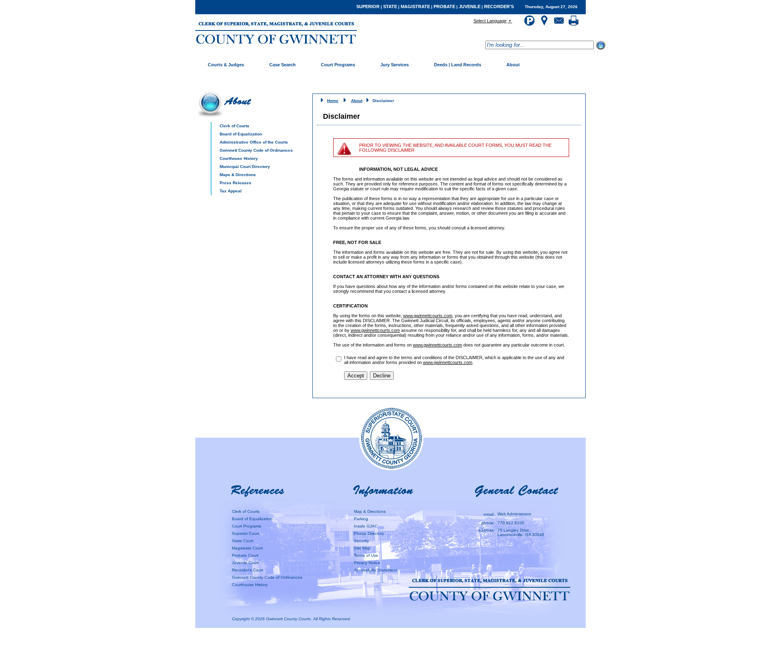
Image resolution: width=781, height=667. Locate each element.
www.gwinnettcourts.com (427, 315)
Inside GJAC (365, 526)
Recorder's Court (247, 570)
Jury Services (394, 64)
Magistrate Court (247, 548)
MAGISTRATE (415, 6)
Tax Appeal (231, 191)
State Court (242, 540)
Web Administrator (514, 514)
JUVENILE (469, 6)
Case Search (282, 64)
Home (332, 100)
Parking (361, 519)
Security (361, 540)
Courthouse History (239, 158)
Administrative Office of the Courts (254, 142)
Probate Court (245, 555)
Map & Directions (370, 511)
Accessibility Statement (375, 570)
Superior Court (245, 533)
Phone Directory (369, 533)
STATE (390, 6)
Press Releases (235, 183)
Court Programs (338, 64)
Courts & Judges (226, 64)
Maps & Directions (238, 174)
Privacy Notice (367, 562)
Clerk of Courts (234, 126)
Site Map (362, 548)
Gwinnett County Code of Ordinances (256, 150)
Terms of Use (366, 555)
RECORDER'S (499, 6)
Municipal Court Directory (245, 166)
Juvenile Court (245, 562)
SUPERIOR (368, 6)
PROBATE (444, 6)
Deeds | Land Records (457, 64)
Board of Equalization (241, 134)
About (513, 64)
